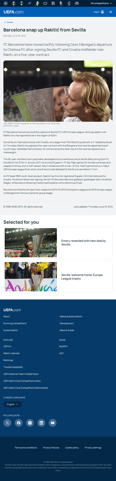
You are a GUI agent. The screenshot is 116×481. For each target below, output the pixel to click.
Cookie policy (72, 447)
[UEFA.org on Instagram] (30, 426)
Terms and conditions (26, 447)
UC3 (61, 353)
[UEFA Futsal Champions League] (29, 3)
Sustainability (10, 330)
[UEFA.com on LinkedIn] (41, 426)
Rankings (8, 360)
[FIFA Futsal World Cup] (77, 3)
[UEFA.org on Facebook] (19, 426)
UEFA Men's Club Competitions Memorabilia (25, 387)
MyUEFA (63, 346)
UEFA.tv (7, 346)
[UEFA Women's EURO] (69, 3)
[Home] (12, 309)
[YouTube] (53, 426)
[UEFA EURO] (61, 3)
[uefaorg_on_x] (7, 426)
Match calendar (11, 353)
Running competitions (14, 323)
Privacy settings (93, 447)
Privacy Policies (51, 447)
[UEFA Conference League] (21, 3)
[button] (110, 12)
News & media (67, 330)
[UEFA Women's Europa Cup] (37, 3)
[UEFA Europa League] (13, 3)
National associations (71, 316)
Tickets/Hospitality (13, 367)
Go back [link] (10, 22)
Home (13, 12)
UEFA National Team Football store (21, 373)
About (6, 316)
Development (67, 323)
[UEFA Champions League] (5, 3)
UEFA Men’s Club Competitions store (22, 380)
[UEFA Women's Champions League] (45, 3)
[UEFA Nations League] (53, 3)
